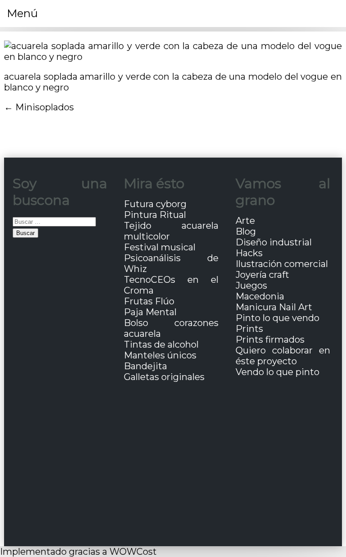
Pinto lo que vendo (277, 317)
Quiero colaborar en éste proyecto (283, 356)
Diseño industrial (274, 242)
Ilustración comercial (282, 263)
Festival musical (160, 247)
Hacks (249, 253)
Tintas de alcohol (161, 344)
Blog (246, 231)
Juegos (251, 285)
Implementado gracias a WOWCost (78, 551)
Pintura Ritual (155, 214)
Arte (245, 220)
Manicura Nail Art (274, 307)
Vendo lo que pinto (277, 372)
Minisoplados (44, 107)
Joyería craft (262, 274)
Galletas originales (164, 376)
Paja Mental (150, 312)
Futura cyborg (155, 204)
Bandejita (145, 366)
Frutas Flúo (149, 301)
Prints (249, 328)
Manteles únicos (160, 355)
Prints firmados (270, 339)
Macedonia (260, 296)
